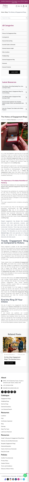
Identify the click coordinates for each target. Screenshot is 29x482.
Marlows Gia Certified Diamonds (9, 441)
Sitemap (3, 426)
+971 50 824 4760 (8, 385)
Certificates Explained (6, 421)
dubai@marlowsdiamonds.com (11, 388)
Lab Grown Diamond (6, 432)
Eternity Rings (4, 404)
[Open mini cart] (23, 6)
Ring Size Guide (5, 451)
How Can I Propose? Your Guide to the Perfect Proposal (12, 109)
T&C (16, 2)
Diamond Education (6, 446)
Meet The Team (5, 429)
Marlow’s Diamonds (14, 307)
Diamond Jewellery (6, 406)
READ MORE (10, 363)
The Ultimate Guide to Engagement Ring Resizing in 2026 (11, 97)
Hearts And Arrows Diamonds (8, 449)
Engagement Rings (6, 398)
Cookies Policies (5, 463)
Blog (6, 12)
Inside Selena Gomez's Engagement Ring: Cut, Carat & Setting (12, 92)
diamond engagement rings (14, 158)
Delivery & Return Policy (7, 468)
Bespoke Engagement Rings (8, 443)
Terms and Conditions (6, 466)
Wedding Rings (5, 401)
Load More (14, 72)
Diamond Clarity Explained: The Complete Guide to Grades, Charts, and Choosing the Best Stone (13, 103)
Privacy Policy (4, 460)
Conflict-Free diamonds (7, 458)
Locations (3, 415)
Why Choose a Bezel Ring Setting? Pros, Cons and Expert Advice (12, 87)
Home (2, 12)
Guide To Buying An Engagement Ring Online (12, 438)
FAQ (2, 418)
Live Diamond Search (6, 409)
